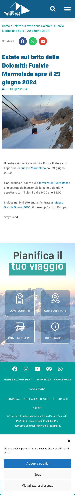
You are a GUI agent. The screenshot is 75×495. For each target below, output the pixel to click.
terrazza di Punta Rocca (54, 183)
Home (6, 26)
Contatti (63, 398)
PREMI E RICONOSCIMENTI (18, 379)
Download (14, 398)
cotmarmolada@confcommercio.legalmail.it (38, 425)
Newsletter (47, 398)
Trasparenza (43, 379)
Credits (37, 408)
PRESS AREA (30, 398)
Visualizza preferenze (37, 485)
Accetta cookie (37, 463)
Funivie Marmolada (33, 168)
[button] (69, 441)
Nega (37, 474)
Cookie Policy (37, 388)
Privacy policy (62, 379)
